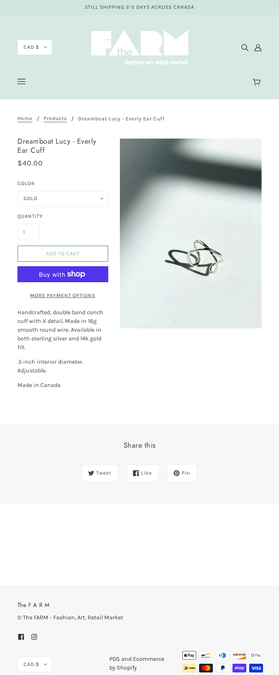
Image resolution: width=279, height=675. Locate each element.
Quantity (28, 216)
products (55, 118)
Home (24, 118)
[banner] (139, 46)
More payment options (62, 295)
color (26, 183)
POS (114, 658)
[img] (244, 47)
